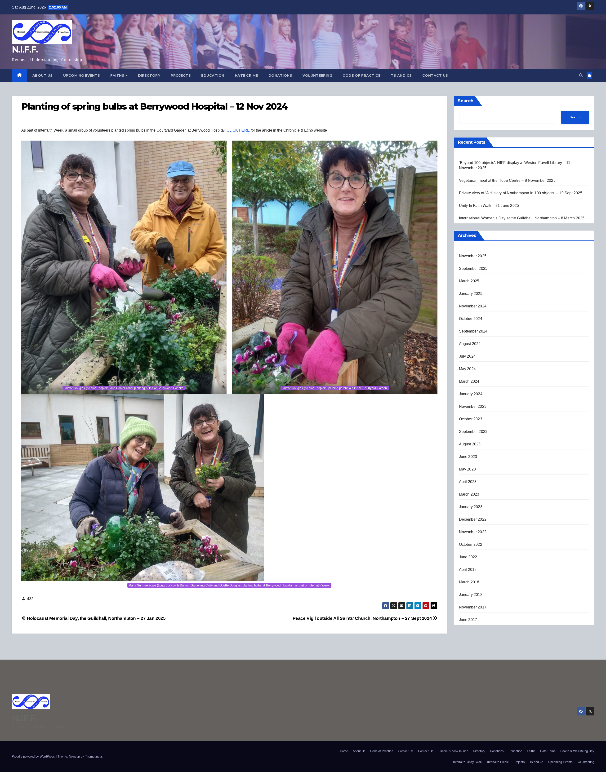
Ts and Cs (401, 75)
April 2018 (468, 570)
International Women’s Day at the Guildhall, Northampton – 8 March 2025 (522, 218)
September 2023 (473, 432)
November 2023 (473, 406)
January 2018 (470, 595)
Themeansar (93, 756)
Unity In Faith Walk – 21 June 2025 (489, 206)
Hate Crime (246, 75)
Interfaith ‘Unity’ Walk (467, 762)
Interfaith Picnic (498, 762)
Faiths (117, 75)
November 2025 (473, 256)
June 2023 (468, 457)
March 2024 (469, 381)
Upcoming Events (81, 75)
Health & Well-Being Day (577, 751)
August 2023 (470, 444)
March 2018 (469, 582)
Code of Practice (361, 75)
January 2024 (470, 394)
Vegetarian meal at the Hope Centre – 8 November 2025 (507, 180)
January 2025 (470, 294)
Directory (149, 75)
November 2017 (473, 607)
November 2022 (473, 532)
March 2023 (469, 494)
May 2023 (467, 469)
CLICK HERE (238, 130)
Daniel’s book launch (454, 751)
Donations (280, 75)
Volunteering (317, 75)
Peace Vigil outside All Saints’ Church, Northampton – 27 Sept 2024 (363, 618)
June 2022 (468, 557)
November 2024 (473, 306)
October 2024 (470, 319)
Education (212, 75)
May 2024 (467, 369)
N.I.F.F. (25, 49)
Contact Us (435, 75)
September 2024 (473, 331)
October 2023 (470, 419)
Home (344, 751)
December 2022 (473, 519)
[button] (581, 75)
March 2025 (469, 281)
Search (465, 100)
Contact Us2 (426, 751)
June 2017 (468, 620)
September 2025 (473, 268)
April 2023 (468, 482)
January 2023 (470, 507)
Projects (181, 75)
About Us (42, 75)
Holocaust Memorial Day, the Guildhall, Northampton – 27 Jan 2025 (96, 618)
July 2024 (467, 356)
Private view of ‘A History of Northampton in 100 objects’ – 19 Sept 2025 (520, 193)
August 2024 (470, 344)
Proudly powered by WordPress (34, 756)
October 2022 (470, 544)
